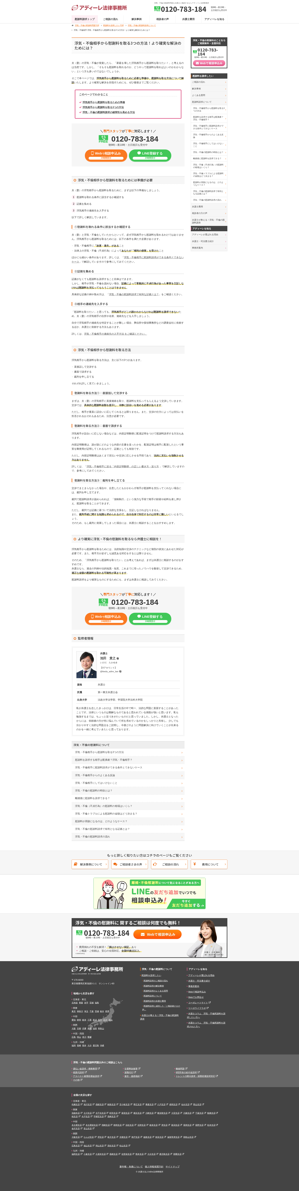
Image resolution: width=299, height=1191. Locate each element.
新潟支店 (175, 1125)
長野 (100, 1020)
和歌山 (101, 1028)
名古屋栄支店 (92, 1125)
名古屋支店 (77, 1125)
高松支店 (111, 1146)
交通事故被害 (131, 1068)
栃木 (102, 1011)
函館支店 (100, 1104)
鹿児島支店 (164, 1154)
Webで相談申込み (197, 991)
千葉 (92, 1011)
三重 (90, 1020)
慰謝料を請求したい (151, 975)
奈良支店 (159, 1137)
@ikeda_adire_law (109, 671)
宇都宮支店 (99, 1116)
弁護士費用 (188, 19)
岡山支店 (100, 1146)
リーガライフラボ (197, 1008)
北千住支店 (101, 1113)
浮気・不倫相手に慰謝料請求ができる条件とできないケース (108, 767)
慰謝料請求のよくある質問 (156, 991)
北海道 (75, 1003)
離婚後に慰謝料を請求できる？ (92, 798)
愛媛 (90, 1037)
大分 (90, 1045)
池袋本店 (76, 1113)
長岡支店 (187, 1125)
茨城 (97, 1011)
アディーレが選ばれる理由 (205, 234)
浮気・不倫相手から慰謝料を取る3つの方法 (99, 752)
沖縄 (102, 1045)
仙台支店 (185, 1104)
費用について (210, 864)
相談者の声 (162, 19)
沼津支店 (142, 1125)
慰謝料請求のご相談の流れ (156, 981)
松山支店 (123, 1146)
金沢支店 (76, 1128)
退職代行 (128, 1072)
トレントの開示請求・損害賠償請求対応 (195, 1076)
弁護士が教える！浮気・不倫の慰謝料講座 (208, 221)
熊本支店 (139, 1154)
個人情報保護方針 (154, 1166)
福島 (97, 1003)
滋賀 (95, 1028)
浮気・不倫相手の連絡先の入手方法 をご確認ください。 (115, 334)
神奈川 (80, 1011)
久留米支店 (101, 1154)
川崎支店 (149, 1113)
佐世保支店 (126, 1154)
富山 (111, 1020)
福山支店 (88, 1146)
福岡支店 (76, 1154)
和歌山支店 (188, 1137)
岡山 (79, 1037)
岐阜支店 (154, 1125)
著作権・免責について (131, 1166)
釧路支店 (111, 1104)
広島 (74, 1037)
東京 (74, 1011)
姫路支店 (147, 1137)
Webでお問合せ (196, 997)
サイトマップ (173, 1166)
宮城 (92, 1003)
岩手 (86, 1003)
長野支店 (199, 1125)
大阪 (74, 1028)
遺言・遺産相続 (132, 1076)
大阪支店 (76, 1137)
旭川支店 (88, 1104)
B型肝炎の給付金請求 (186, 1072)
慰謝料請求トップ (85, 19)
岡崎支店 (106, 1125)
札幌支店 (76, 1104)
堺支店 (101, 1137)
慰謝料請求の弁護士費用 (155, 1001)
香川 (84, 1037)
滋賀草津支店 (173, 1137)
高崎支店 (111, 1116)
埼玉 (86, 1011)
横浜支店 (137, 1113)
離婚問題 (180, 1068)
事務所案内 (197, 248)
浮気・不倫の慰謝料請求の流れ (92, 836)
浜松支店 (130, 1125)
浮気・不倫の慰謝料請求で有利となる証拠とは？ (102, 829)
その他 (76, 1080)
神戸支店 (135, 1137)
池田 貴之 (108, 658)
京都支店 (123, 1137)
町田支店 (113, 1113)
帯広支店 (137, 1104)
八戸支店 (161, 1104)
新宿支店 (125, 1113)
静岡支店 (118, 1125)
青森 (81, 1003)
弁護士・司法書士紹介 (203, 241)
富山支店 (88, 1128)
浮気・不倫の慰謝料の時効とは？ (93, 790)
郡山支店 (197, 1104)
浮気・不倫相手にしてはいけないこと (96, 783)
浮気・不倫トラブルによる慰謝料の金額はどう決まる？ (106, 813)
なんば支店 (89, 1137)
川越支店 (187, 1113)
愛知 (74, 1020)
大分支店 (151, 1154)
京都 (79, 1028)
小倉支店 (88, 1154)
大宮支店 (175, 1113)
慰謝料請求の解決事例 (154, 986)
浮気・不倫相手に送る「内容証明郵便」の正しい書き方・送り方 (123, 466)
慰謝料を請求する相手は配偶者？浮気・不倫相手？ (103, 759)
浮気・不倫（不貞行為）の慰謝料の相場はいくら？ (103, 806)
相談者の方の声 (199, 213)
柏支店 (75, 1116)
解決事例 (137, 19)
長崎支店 (113, 1154)
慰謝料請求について (202, 102)
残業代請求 (78, 1072)
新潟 (95, 1020)
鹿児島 (96, 1045)
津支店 (164, 1125)
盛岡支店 (173, 1104)
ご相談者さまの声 (131, 864)
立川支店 (88, 1113)
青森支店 (149, 1104)
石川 (105, 1020)
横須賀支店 (162, 1113)
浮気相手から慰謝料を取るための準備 (104, 102)
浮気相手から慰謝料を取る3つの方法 (103, 107)
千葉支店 (199, 1113)
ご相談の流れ (110, 19)
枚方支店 (111, 1137)
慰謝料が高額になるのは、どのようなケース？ (101, 821)
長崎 (79, 1045)
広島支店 (76, 1146)
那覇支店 (177, 1154)
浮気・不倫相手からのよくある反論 (95, 775)
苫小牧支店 (124, 1104)
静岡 (79, 1020)
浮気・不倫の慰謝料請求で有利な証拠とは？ (134, 294)
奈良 (90, 1028)
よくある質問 (198, 95)
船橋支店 (211, 1113)
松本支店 (211, 1125)
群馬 (107, 1011)
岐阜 (84, 1020)
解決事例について (91, 864)
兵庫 (84, 1028)
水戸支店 (86, 1116)
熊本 (84, 1045)
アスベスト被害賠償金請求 (86, 1076)
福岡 (74, 1045)
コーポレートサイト (198, 1002)
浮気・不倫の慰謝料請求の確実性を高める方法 (109, 112)
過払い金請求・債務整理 (85, 1068)
